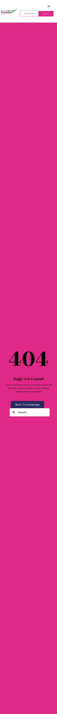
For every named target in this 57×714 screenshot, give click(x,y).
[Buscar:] (30, 412)
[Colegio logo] (9, 9)
